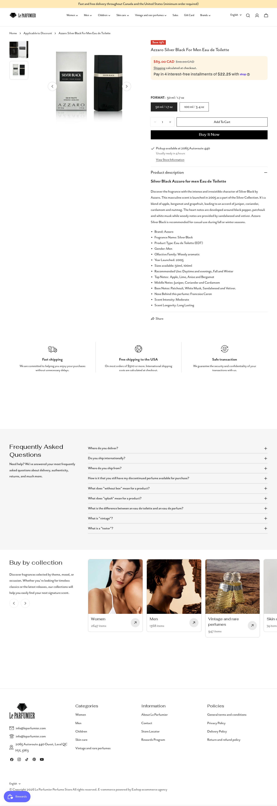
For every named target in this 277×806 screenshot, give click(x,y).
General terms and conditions (226, 715)
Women (80, 715)
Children (81, 731)
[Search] (248, 15)
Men (78, 723)
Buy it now (209, 135)
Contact (146, 723)
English (234, 14)
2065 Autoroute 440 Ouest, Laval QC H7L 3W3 (41, 747)
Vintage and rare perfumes (93, 748)
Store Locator (150, 731)
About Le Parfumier (154, 715)
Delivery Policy (217, 731)
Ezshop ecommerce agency (149, 790)
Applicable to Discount (38, 33)
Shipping (159, 68)
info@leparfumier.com (31, 728)
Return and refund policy (223, 740)
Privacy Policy (216, 723)
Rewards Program (153, 740)
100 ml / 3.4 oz (194, 107)
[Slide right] (126, 86)
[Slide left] (52, 86)
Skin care (81, 740)
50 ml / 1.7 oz (164, 107)
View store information (170, 160)
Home (13, 33)
